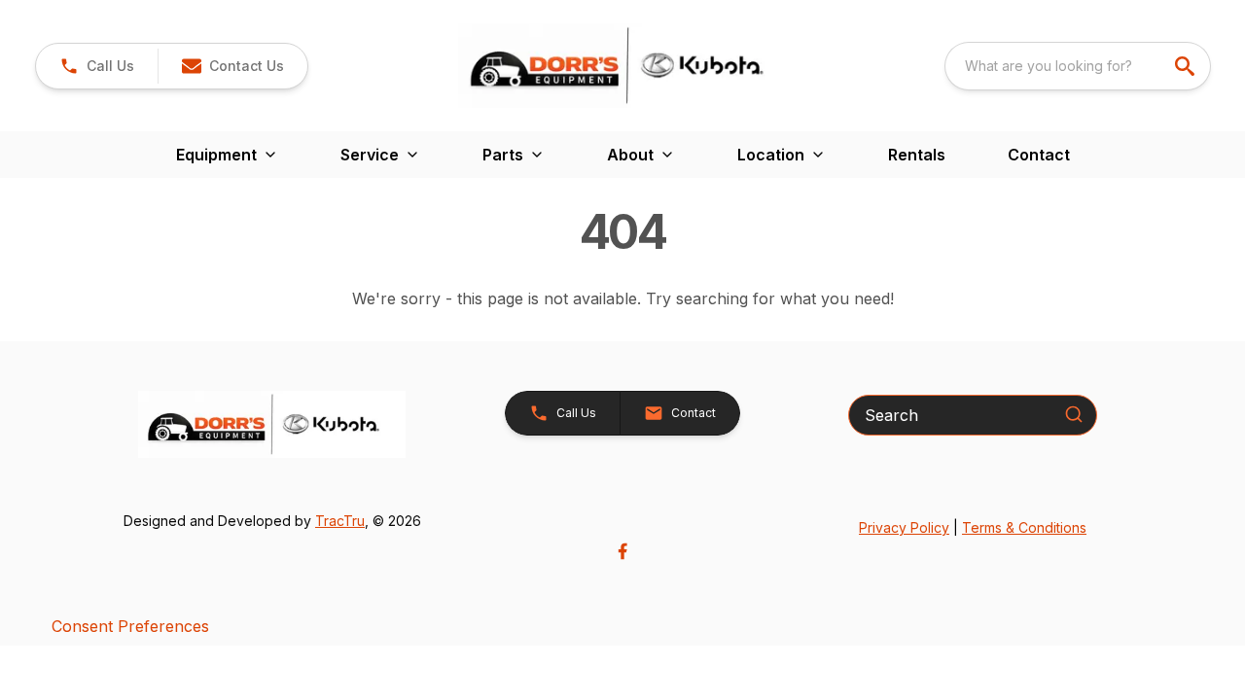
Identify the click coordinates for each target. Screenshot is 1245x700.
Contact (1039, 154)
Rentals (916, 154)
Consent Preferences (130, 626)
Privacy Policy (904, 527)
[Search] (1073, 414)
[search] (1186, 66)
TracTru (340, 520)
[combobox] (1077, 66)
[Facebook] (622, 551)
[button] (97, 66)
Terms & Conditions (1024, 527)
